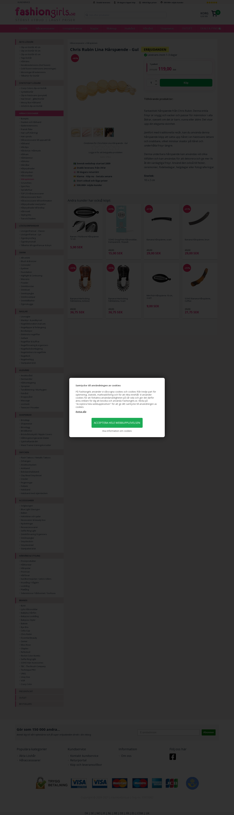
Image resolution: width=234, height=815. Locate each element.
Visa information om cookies (117, 430)
